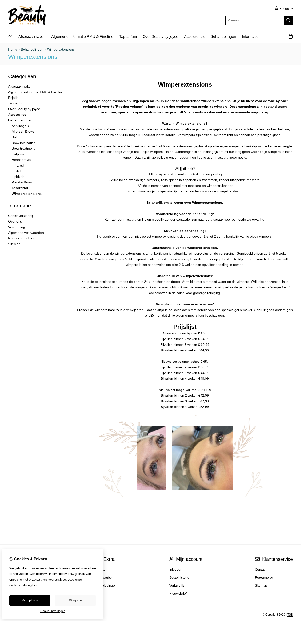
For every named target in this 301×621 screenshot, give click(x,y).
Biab (15, 137)
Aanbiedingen (106, 585)
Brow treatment (23, 148)
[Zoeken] (288, 20)
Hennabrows (21, 160)
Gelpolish (19, 154)
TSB (290, 614)
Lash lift (17, 171)
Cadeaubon (105, 577)
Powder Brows (22, 182)
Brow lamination (24, 143)
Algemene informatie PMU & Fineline (82, 37)
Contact (260, 569)
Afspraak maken (31, 37)
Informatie (250, 37)
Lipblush (18, 177)
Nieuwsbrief (178, 593)
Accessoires (194, 37)
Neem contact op (21, 238)
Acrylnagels (20, 126)
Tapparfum (128, 37)
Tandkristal (20, 188)
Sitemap (14, 244)
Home (12, 49)
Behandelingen (223, 37)
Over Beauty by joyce (160, 37)
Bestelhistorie (179, 577)
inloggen (286, 8)
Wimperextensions (61, 49)
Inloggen (175, 569)
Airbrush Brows (23, 131)
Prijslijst (13, 98)
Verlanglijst (177, 585)
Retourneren (264, 577)
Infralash (18, 165)
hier (34, 585)
